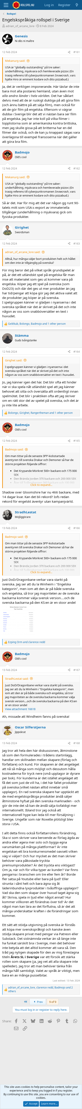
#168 (76, 743)
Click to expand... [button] (41, 485)
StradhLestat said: (16, 679)
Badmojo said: (14, 449)
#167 (76, 670)
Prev (39, 1002)
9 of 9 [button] (52, 1002)
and (26, 642)
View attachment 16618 (20, 709)
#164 (76, 352)
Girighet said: (13, 360)
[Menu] (6, 5)
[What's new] (77, 5)
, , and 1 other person (37, 324)
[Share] (69, 52)
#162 (76, 168)
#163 (76, 243)
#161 (76, 52)
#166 (76, 528)
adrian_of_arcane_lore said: (22, 252)
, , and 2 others (40, 989)
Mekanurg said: (15, 61)
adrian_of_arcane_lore (20, 26)
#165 (76, 441)
